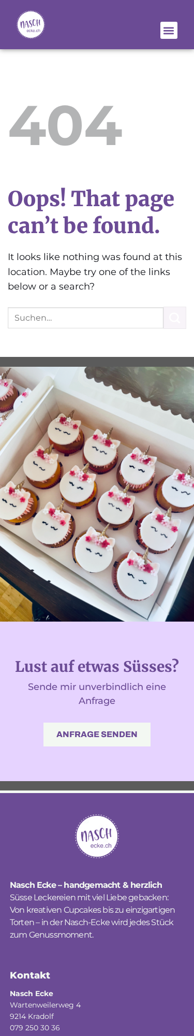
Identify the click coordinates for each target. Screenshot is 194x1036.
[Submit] (174, 318)
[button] (168, 30)
